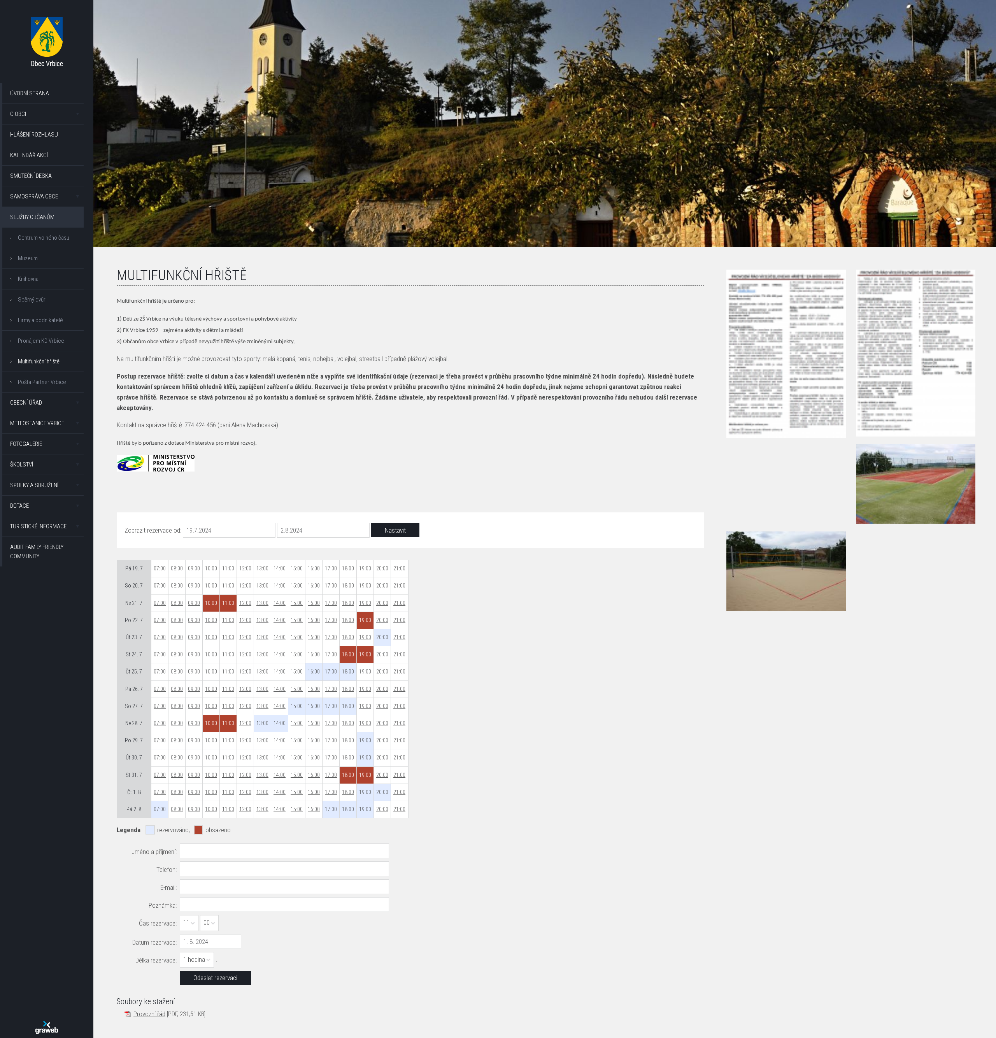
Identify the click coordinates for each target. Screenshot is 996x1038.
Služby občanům (32, 217)
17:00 (331, 568)
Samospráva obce (34, 196)
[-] (915, 484)
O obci (18, 113)
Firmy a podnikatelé (40, 320)
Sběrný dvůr (32, 299)
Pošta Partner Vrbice (42, 382)
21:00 (399, 568)
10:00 (211, 568)
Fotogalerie (26, 443)
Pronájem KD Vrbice (41, 340)
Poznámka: (163, 905)
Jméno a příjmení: (154, 852)
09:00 (194, 568)
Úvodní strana (29, 93)
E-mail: (168, 887)
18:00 (348, 568)
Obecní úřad (26, 402)
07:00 (160, 568)
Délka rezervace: (156, 960)
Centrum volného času (43, 237)
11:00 (228, 568)
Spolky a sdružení (34, 485)
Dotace (19, 505)
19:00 (365, 568)
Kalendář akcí (29, 155)
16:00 (314, 568)
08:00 (177, 568)
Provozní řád (149, 1014)
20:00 (382, 568)
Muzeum (28, 258)
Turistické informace (38, 526)
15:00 (297, 568)
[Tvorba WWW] (46, 1027)
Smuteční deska (31, 175)
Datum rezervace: (154, 942)
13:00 (262, 568)
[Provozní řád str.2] (915, 353)
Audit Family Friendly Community (36, 552)
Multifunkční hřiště (39, 361)
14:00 (280, 568)
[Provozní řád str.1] (785, 354)
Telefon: (166, 869)
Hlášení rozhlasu (34, 134)
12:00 (245, 568)
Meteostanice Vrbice (37, 423)
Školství (21, 464)
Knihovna (28, 278)
